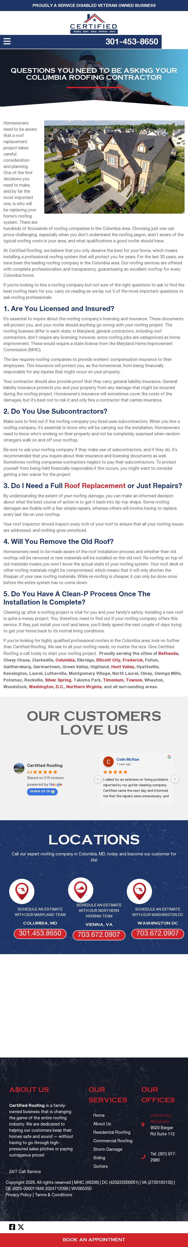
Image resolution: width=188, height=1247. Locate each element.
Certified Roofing (45, 765)
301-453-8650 (131, 41)
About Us (102, 1124)
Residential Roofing (111, 1133)
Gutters (100, 1167)
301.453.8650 (40, 934)
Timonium (113, 679)
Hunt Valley (122, 666)
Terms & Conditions (53, 1195)
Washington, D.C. (46, 686)
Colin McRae (127, 759)
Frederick (133, 659)
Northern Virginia (84, 686)
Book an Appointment (94, 1240)
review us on (40, 791)
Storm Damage (107, 1150)
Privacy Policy (19, 1195)
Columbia (65, 659)
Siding (99, 1158)
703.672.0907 (99, 935)
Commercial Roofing (113, 1141)
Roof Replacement (95, 485)
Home (99, 1116)
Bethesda (168, 653)
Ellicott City (108, 659)
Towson (134, 679)
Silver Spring (58, 679)
